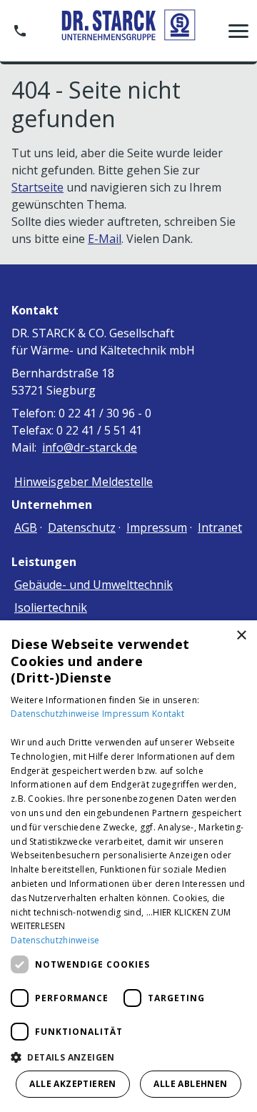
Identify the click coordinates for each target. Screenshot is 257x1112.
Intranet (220, 527)
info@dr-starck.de (89, 447)
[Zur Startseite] (128, 30)
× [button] (241, 635)
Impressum (156, 527)
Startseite (37, 187)
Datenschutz (82, 527)
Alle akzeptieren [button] (72, 1084)
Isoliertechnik (50, 607)
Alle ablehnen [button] (190, 1084)
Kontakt (168, 714)
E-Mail (104, 239)
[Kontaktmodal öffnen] (20, 31)
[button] (238, 31)
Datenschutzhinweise (56, 714)
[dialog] (128, 866)
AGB (25, 527)
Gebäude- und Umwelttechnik (93, 584)
